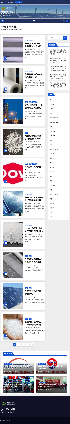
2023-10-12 (29, 111)
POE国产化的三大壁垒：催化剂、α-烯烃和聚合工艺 (33, 138)
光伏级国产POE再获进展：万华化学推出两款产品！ (34, 200)
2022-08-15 (29, 297)
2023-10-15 (29, 49)
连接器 (52, 203)
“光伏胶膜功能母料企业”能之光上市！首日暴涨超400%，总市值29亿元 (58, 76)
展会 (51, 140)
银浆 (51, 212)
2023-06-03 (29, 203)
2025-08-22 (9, 389)
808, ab (38, 49)
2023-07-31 (29, 142)
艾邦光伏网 (7, 12)
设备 (51, 190)
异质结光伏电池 (54, 149)
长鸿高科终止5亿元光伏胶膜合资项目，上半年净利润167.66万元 (58, 60)
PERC (52, 104)
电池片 (52, 172)
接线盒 (52, 158)
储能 (51, 113)
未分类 (52, 167)
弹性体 (26, 40)
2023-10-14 (29, 80)
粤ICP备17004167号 (5, 420)
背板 (51, 176)
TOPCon (52, 108)
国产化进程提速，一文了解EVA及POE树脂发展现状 (34, 108)
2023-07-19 (29, 172)
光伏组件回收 (54, 117)
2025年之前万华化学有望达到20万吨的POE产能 (34, 231)
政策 (51, 163)
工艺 (51, 145)
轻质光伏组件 (54, 194)
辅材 (51, 199)
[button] (64, 21)
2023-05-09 (29, 234)
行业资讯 (31, 40)
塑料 (51, 126)
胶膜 (30, 102)
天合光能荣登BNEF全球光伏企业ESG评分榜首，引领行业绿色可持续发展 (58, 85)
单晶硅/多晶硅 (54, 122)
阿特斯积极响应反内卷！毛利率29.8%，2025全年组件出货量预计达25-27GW (58, 68)
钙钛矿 (52, 208)
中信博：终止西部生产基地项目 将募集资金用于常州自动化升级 (58, 52)
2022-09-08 (29, 265)
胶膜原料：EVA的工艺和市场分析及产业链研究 (33, 324)
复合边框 (52, 131)
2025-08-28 (9, 371)
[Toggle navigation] (34, 21)
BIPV (51, 99)
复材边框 (52, 135)
